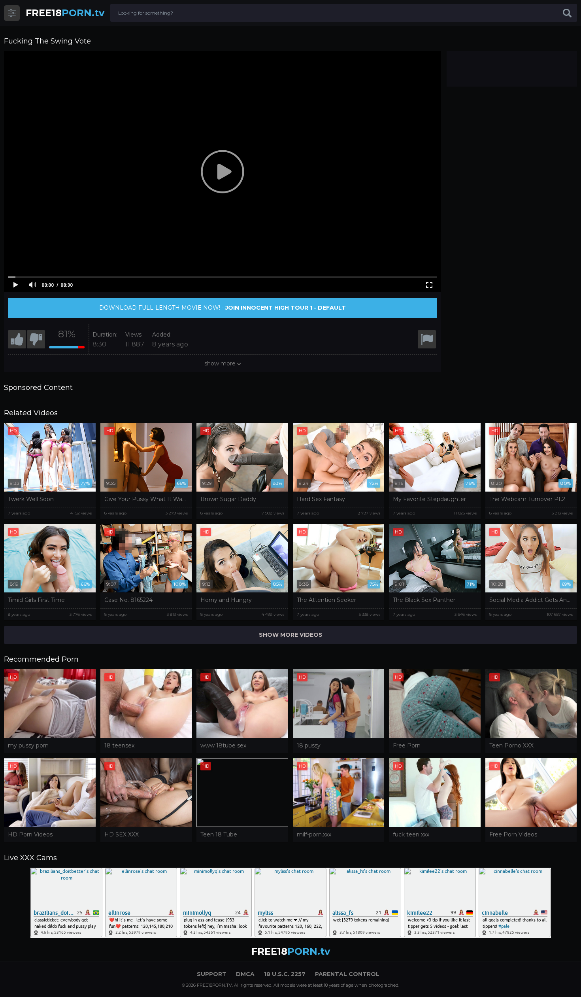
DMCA (245, 974)
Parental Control (347, 974)
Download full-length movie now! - (222, 307)
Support (211, 974)
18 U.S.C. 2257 (285, 974)
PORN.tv (65, 13)
